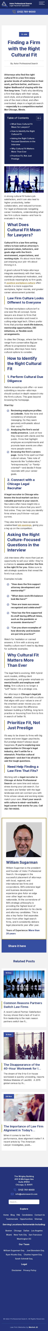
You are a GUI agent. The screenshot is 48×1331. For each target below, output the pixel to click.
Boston (8, 1230)
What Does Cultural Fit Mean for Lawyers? (22, 125)
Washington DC (24, 1239)
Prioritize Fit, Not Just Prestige (21, 157)
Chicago (18, 1230)
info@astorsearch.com (26, 1194)
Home (6, 1215)
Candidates (27, 1215)
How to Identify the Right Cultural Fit (23, 132)
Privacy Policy (29, 1270)
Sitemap (38, 1219)
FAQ (18, 1215)
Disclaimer (16, 1270)
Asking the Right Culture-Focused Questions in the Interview (23, 141)
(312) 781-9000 (26, 11)
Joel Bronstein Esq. (36, 1250)
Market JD (33, 1327)
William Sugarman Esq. (14, 1250)
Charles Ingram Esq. (33, 1254)
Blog (13, 1215)
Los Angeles (37, 1230)
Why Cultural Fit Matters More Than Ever (22, 150)
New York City (20, 1235)
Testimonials (12, 1219)
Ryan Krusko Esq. (14, 1254)
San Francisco (35, 1235)
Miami (9, 1235)
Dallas (26, 1230)
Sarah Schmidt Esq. (24, 1259)
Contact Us (40, 1215)
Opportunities (26, 1219)
